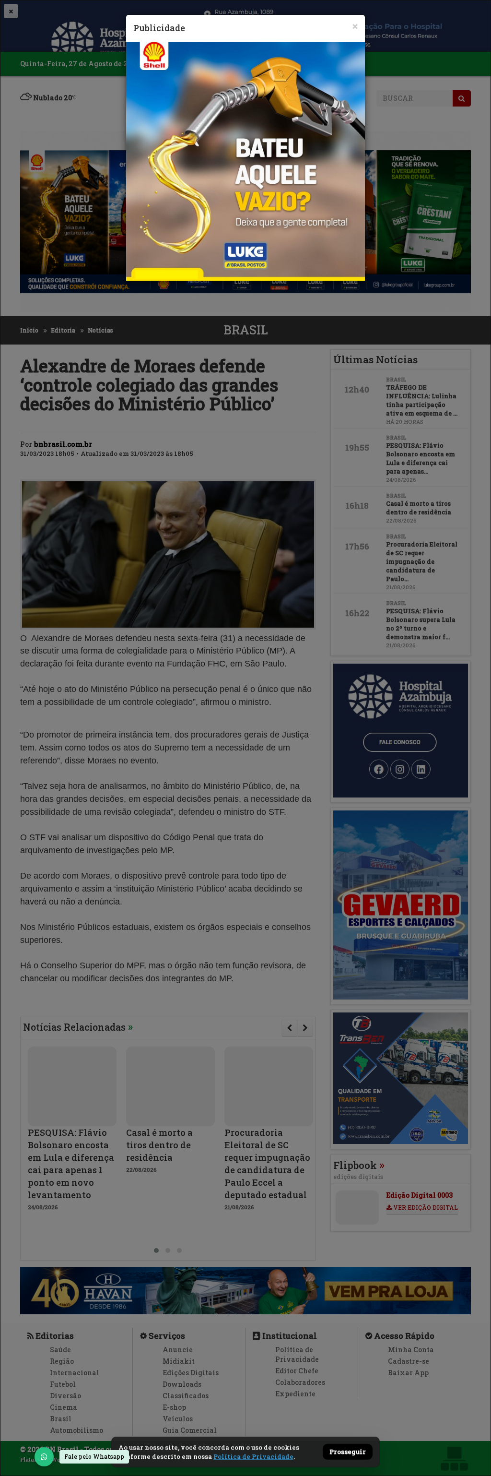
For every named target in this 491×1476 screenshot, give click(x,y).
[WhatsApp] (44, 1456)
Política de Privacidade (253, 1456)
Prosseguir (347, 1452)
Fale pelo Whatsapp (94, 1456)
